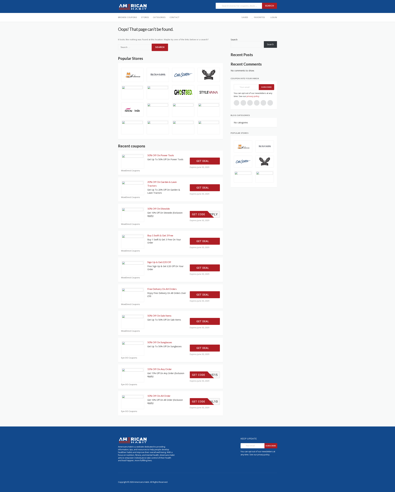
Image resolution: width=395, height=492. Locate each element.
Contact (174, 17)
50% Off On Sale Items (159, 315)
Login (273, 17)
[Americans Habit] (133, 6)
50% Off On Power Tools (160, 155)
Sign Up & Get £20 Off (159, 262)
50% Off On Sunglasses (159, 342)
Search (269, 5)
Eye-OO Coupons (129, 357)
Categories (159, 17)
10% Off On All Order (158, 395)
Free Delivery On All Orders (162, 288)
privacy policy (253, 96)
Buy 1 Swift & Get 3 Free (160, 235)
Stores (145, 17)
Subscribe (266, 87)
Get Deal (203, 161)
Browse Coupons (127, 17)
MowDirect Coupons (130, 170)
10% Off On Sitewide (158, 208)
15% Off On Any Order (159, 369)
